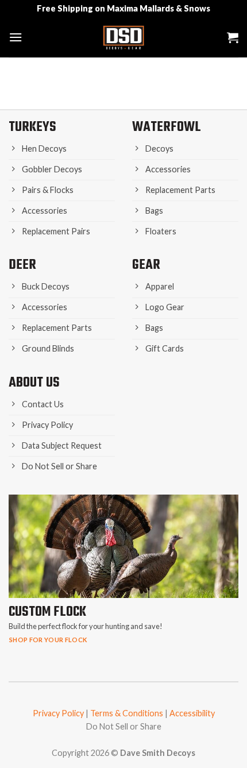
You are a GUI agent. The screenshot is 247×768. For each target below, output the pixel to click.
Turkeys (32, 127)
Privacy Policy (58, 713)
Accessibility (192, 713)
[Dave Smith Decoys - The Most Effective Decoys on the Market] (123, 37)
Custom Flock (47, 612)
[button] (15, 37)
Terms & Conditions (126, 713)
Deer (22, 265)
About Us (34, 382)
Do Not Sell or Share (123, 726)
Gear (146, 265)
